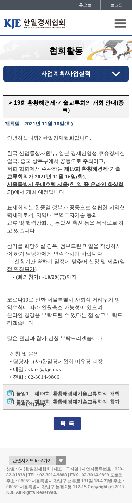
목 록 (67, 423)
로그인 (116, 4)
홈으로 (85, 4)
